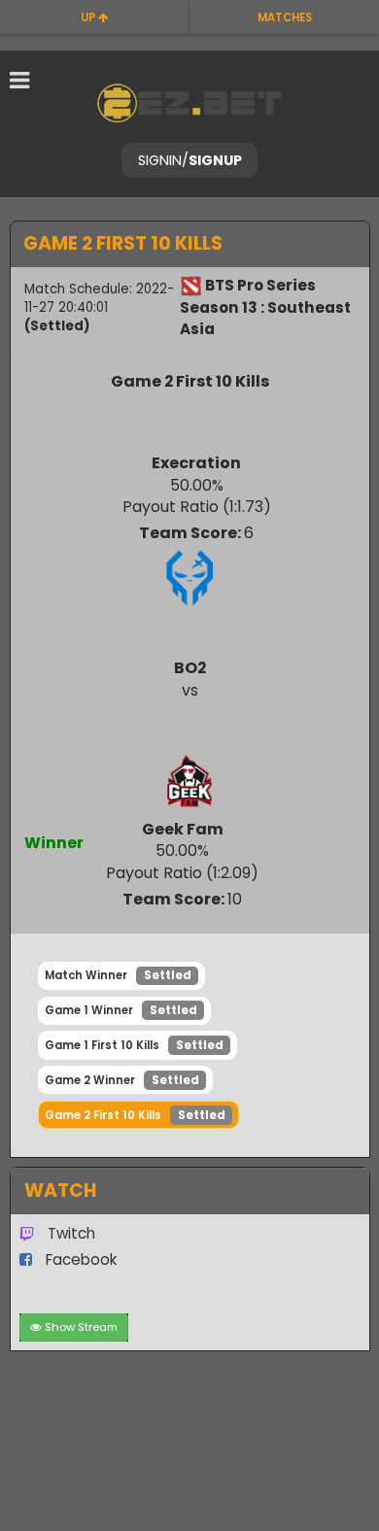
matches (285, 17)
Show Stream (81, 1327)
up (89, 17)
